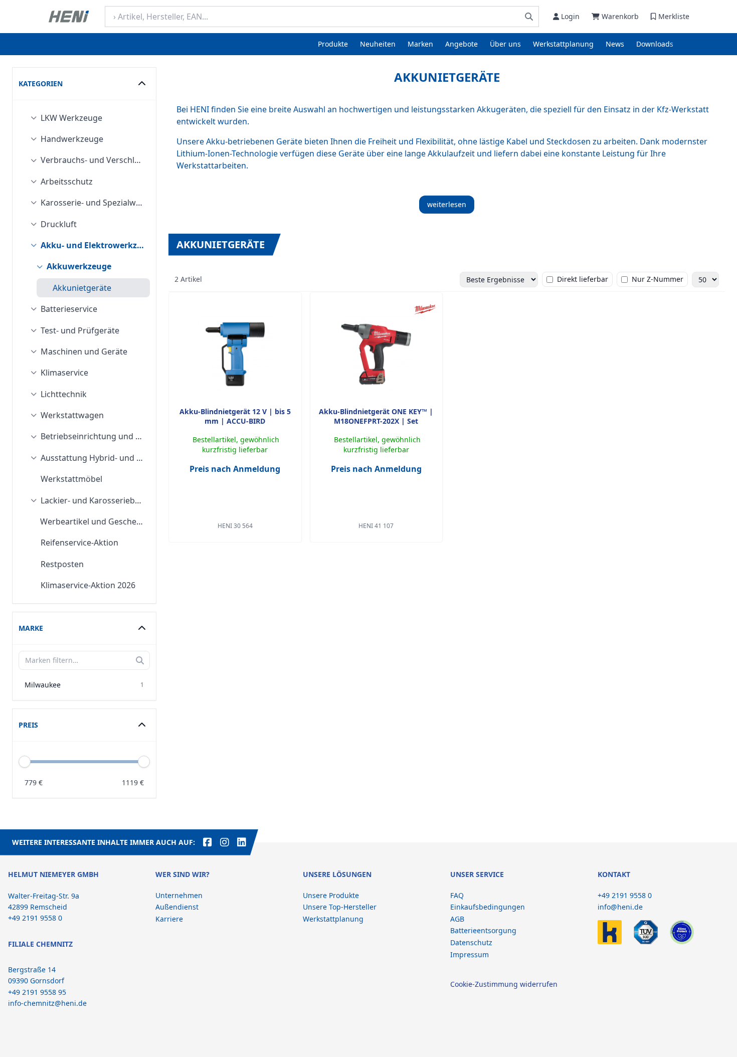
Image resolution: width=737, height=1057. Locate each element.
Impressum (469, 954)
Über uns (505, 44)
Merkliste (673, 16)
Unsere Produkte (331, 895)
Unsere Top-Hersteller (340, 907)
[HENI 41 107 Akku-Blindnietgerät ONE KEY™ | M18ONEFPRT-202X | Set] (376, 354)
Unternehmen (179, 895)
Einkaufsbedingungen (487, 907)
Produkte (333, 44)
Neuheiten (378, 44)
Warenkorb (620, 16)
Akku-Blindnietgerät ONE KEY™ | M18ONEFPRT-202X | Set (376, 416)
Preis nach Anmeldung (235, 468)
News (615, 44)
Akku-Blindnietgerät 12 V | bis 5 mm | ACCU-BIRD (235, 416)
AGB (457, 919)
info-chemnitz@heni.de (47, 1003)
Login (570, 16)
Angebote (461, 44)
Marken (420, 44)
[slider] (144, 762)
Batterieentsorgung (483, 930)
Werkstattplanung (563, 44)
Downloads (654, 44)
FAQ (457, 895)
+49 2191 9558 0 (625, 895)
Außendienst (177, 907)
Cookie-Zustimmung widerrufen (504, 984)
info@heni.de (620, 907)
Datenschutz (471, 942)
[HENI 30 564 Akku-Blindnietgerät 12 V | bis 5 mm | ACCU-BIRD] (235, 354)
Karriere (169, 919)
